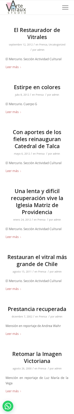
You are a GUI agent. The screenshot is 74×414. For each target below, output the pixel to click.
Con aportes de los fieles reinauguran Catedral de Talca (37, 139)
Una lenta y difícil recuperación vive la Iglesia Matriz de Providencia (37, 201)
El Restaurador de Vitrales (37, 33)
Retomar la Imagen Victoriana (37, 357)
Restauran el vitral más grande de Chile (37, 260)
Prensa (43, 44)
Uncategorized (57, 44)
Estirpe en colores (37, 87)
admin (40, 49)
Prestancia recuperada (37, 309)
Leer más (12, 67)
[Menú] (63, 7)
